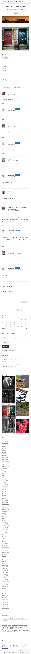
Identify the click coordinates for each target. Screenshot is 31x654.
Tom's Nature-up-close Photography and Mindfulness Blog (17, 208)
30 (25, 326)
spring (26, 630)
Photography (7, 630)
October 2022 (5, 464)
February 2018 (5, 565)
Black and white (15, 625)
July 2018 (4, 556)
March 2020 (4, 520)
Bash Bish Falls (5, 363)
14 (18, 322)
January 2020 (5, 523)
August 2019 (4, 532)
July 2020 (4, 513)
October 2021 (5, 486)
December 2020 (5, 504)
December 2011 (5, 577)
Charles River (18, 626)
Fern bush (4, 361)
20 (14, 324)
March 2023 (4, 455)
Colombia (4, 627)
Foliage (15, 627)
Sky (19, 630)
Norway (16, 628)
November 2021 (5, 484)
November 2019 (5, 527)
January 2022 (5, 480)
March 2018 (4, 563)
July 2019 (4, 534)
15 (21, 322)
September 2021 (5, 488)
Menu (15, 13)
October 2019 (5, 529)
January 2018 (5, 566)
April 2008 (4, 595)
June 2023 (4, 450)
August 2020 (4, 511)
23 (25, 324)
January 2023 (5, 459)
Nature (12, 628)
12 (10, 322)
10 (2, 322)
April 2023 (4, 453)
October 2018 (5, 550)
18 (6, 324)
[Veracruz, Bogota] (7, 404)
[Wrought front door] (8, 397)
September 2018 (5, 552)
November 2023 (5, 441)
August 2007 (4, 610)
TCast (9, 159)
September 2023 (5, 444)
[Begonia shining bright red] (22, 426)
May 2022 (4, 473)
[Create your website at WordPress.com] (15, 1)
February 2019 (5, 543)
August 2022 (4, 468)
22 (21, 324)
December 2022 (5, 461)
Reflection (16, 630)
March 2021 (4, 498)
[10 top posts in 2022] (22, 381)
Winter (18, 631)
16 (25, 322)
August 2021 (4, 489)
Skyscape (23, 630)
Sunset (3, 631)
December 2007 (5, 602)
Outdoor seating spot (23, 79)
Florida (8, 627)
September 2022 (5, 466)
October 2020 (5, 507)
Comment (24, 302)
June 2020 (4, 514)
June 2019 (4, 536)
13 (14, 322)
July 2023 (4, 448)
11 (6, 322)
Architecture (4, 625)
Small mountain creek (7, 364)
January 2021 (5, 502)
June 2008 (4, 592)
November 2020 (5, 505)
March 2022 (4, 477)
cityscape (25, 626)
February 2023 (5, 457)
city (22, 626)
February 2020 (5, 522)
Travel (7, 631)
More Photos (5, 620)
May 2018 (4, 559)
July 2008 (4, 590)
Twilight (14, 631)
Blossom (21, 625)
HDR (19, 627)
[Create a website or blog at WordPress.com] (2, 640)
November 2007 (5, 604)
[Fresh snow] (22, 395)
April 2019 (4, 540)
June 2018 (4, 557)
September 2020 (5, 509)
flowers (12, 627)
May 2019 (4, 538)
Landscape (5, 628)
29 (21, 326)
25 (6, 326)
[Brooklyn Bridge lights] (8, 375)
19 (10, 324)
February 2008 (5, 599)
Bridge (3, 626)
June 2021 (4, 493)
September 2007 (5, 608)
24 (2, 326)
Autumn (9, 625)
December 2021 (5, 482)
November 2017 (5, 570)
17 (2, 324)
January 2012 (5, 575)
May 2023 (4, 452)
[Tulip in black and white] (8, 383)
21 (18, 324)
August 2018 (4, 554)
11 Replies (4, 70)
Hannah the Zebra (13, 125)
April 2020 (4, 518)
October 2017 (5, 572)
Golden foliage (5, 366)
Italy (21, 627)
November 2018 (5, 549)
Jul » (26, 328)
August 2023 (4, 446)
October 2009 (5, 584)
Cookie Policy (5, 648)
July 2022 (4, 470)
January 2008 (5, 601)
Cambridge (12, 626)
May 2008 (4, 593)
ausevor (10, 191)
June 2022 (4, 471)
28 (18, 326)
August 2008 (4, 588)
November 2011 (5, 579)
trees (11, 631)
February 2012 (5, 574)
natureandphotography (14, 252)
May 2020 (4, 516)
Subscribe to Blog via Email (8, 333)
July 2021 (4, 491)
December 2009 (5, 581)
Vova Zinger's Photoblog (16, 6)
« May (3, 328)
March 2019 (4, 541)
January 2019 (5, 545)
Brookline (7, 626)
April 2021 (4, 497)
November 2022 (5, 462)
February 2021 (5, 500)
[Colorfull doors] (8, 412)
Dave (9, 92)
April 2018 (4, 561)
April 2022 (4, 475)
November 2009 (5, 583)
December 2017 (5, 568)
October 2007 (5, 606)
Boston (25, 625)
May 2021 (4, 495)
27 (14, 326)
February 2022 (5, 479)
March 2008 (4, 597)
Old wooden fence (6, 359)
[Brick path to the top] (22, 409)
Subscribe (5, 346)
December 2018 (5, 547)
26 (10, 326)
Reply (3, 103)
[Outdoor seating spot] (8, 426)
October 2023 (5, 443)
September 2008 (5, 586)
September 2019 (5, 531)
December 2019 (5, 525)
